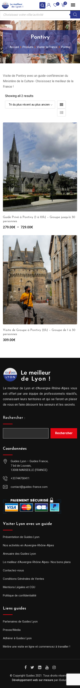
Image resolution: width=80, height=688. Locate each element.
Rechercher (64, 433)
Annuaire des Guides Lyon (19, 553)
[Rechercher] (75, 14)
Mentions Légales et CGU (19, 587)
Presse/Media (12, 630)
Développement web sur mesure (32, 680)
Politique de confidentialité (19, 595)
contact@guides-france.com (29, 487)
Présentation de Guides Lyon (21, 537)
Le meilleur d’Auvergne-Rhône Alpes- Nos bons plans (37, 562)
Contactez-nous (13, 570)
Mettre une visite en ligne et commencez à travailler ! (36, 646)
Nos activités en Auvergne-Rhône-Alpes (28, 545)
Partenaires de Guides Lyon (20, 621)
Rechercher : (14, 418)
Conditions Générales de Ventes (23, 579)
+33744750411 (20, 478)
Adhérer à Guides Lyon (17, 638)
